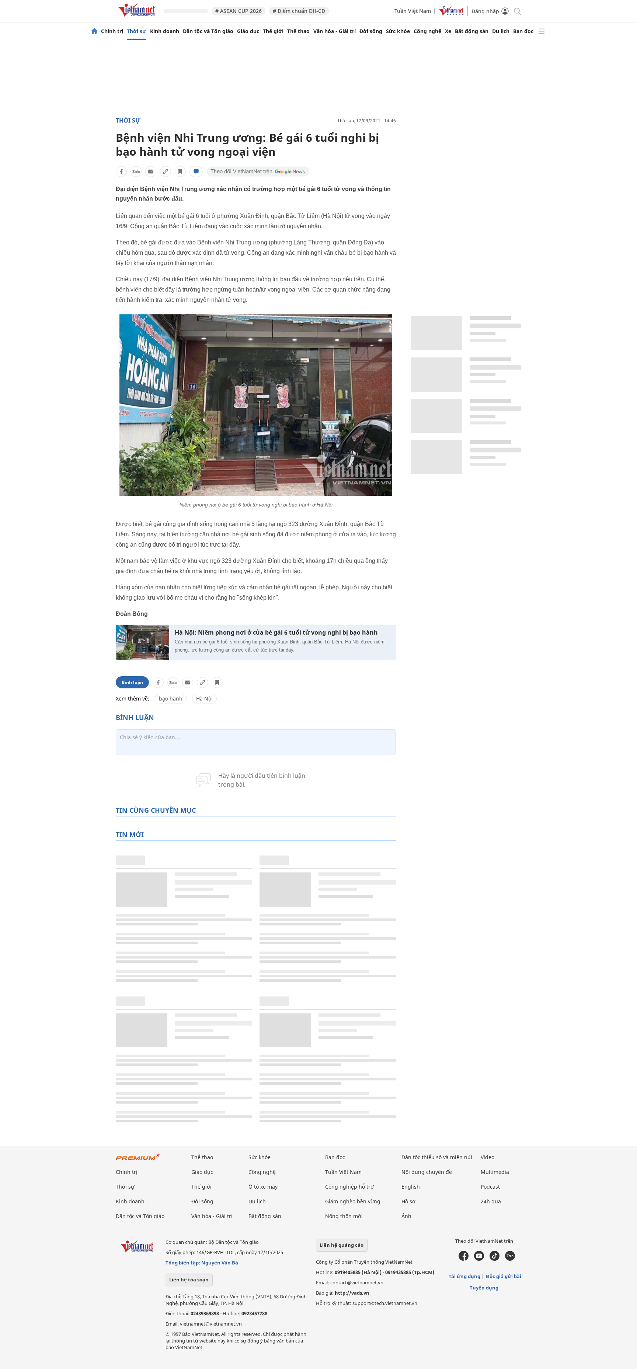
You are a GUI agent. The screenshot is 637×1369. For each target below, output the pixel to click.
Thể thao (298, 31)
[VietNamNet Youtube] (479, 1259)
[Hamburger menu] (541, 31)
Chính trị (112, 31)
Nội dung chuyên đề (426, 1171)
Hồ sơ (408, 1201)
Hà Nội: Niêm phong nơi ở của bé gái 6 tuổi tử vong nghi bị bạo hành (276, 632)
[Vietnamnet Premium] (138, 1160)
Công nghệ (427, 31)
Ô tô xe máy (263, 1186)
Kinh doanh (164, 31)
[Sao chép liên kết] (165, 171)
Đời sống (370, 31)
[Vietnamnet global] (451, 13)
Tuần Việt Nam (412, 10)
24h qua (491, 1201)
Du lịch (500, 31)
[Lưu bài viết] (180, 171)
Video (487, 1157)
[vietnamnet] (138, 18)
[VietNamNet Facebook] (464, 1259)
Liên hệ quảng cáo (341, 1245)
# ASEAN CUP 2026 (238, 10)
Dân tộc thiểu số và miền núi (436, 1157)
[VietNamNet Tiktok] (494, 1259)
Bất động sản (471, 31)
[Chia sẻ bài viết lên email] (150, 171)
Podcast (490, 1186)
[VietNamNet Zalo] (510, 1259)
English (410, 1186)
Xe (448, 31)
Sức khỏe (398, 31)
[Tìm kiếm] (517, 11)
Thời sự (136, 31)
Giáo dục (248, 31)
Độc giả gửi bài (503, 1276)
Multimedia (495, 1171)
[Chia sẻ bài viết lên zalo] (136, 171)
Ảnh (406, 1216)
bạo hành (170, 698)
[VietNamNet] (94, 31)
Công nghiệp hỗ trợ (349, 1186)
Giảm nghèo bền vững (352, 1201)
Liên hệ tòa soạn (189, 1279)
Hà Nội (204, 698)
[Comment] (196, 171)
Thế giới (273, 31)
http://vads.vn (352, 1292)
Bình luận (132, 682)
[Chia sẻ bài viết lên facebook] (121, 171)
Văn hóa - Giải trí (334, 31)
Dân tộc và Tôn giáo (208, 31)
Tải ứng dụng (464, 1276)
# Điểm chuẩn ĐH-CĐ (299, 10)
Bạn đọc (523, 31)
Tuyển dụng (484, 1287)
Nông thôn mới (344, 1216)
